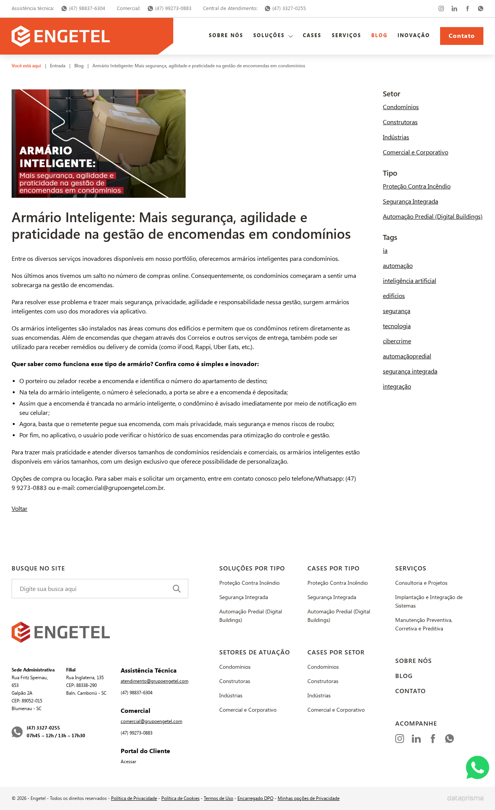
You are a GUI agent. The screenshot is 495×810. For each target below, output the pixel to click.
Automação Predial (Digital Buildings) (433, 216)
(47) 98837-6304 (87, 8)
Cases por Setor (336, 652)
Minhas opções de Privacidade (309, 798)
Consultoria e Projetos (421, 583)
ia (385, 250)
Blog (379, 36)
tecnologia (397, 326)
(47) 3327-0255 (289, 8)
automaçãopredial (407, 356)
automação (398, 265)
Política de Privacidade (134, 798)
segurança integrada (410, 371)
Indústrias (396, 137)
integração (397, 386)
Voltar (19, 508)
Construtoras (400, 122)
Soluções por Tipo (252, 568)
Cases (312, 36)
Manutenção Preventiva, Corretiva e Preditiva (423, 624)
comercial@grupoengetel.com (151, 721)
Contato (462, 36)
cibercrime (397, 341)
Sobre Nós (226, 36)
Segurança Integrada (410, 201)
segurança (396, 311)
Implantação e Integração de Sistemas (429, 601)
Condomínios (401, 107)
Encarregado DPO (255, 798)
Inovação (414, 36)
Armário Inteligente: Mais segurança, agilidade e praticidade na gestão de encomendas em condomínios (198, 65)
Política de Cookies (180, 798)
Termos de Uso (218, 798)
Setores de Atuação (254, 652)
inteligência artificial (409, 280)
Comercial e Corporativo (415, 152)
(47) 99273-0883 (173, 8)
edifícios (394, 296)
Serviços (346, 36)
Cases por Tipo (333, 568)
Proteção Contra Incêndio (417, 186)
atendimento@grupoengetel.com (154, 681)
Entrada (57, 65)
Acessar (128, 761)
